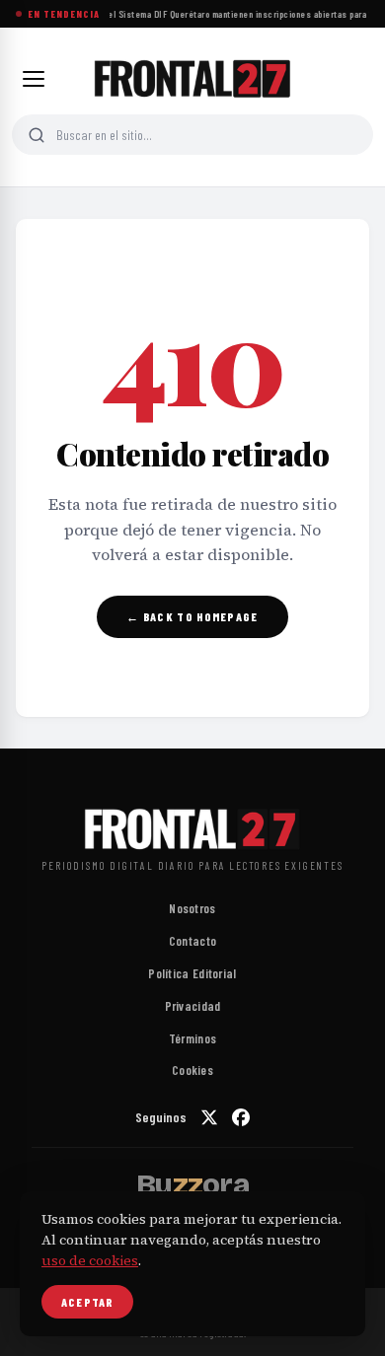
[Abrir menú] (33, 79)
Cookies (192, 1070)
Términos (192, 1038)
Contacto (192, 941)
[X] (209, 1117)
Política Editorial (192, 973)
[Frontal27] (192, 79)
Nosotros (192, 908)
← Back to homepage (192, 616)
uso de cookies (89, 1260)
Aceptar (87, 1302)
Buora (192, 1184)
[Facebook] (241, 1117)
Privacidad (193, 1006)
